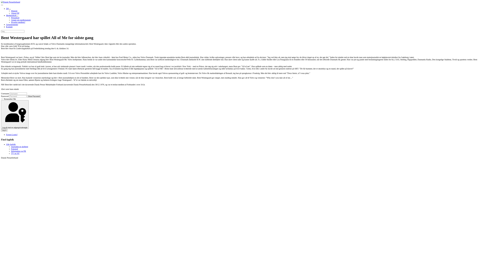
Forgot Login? (12, 135)
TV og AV (15, 153)
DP (7, 9)
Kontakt (9, 27)
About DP (15, 13)
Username (5, 94)
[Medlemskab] (17, 16)
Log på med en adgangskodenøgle (14, 128)
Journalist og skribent (19, 147)
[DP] (10, 9)
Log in (4, 130)
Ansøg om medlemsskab (21, 20)
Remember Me (10, 99)
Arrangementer (12, 25)
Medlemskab (11, 15)
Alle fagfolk (11, 144)
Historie (14, 11)
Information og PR (18, 151)
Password (5, 96)
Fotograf (14, 149)
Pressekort (15, 18)
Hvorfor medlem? (18, 22)
